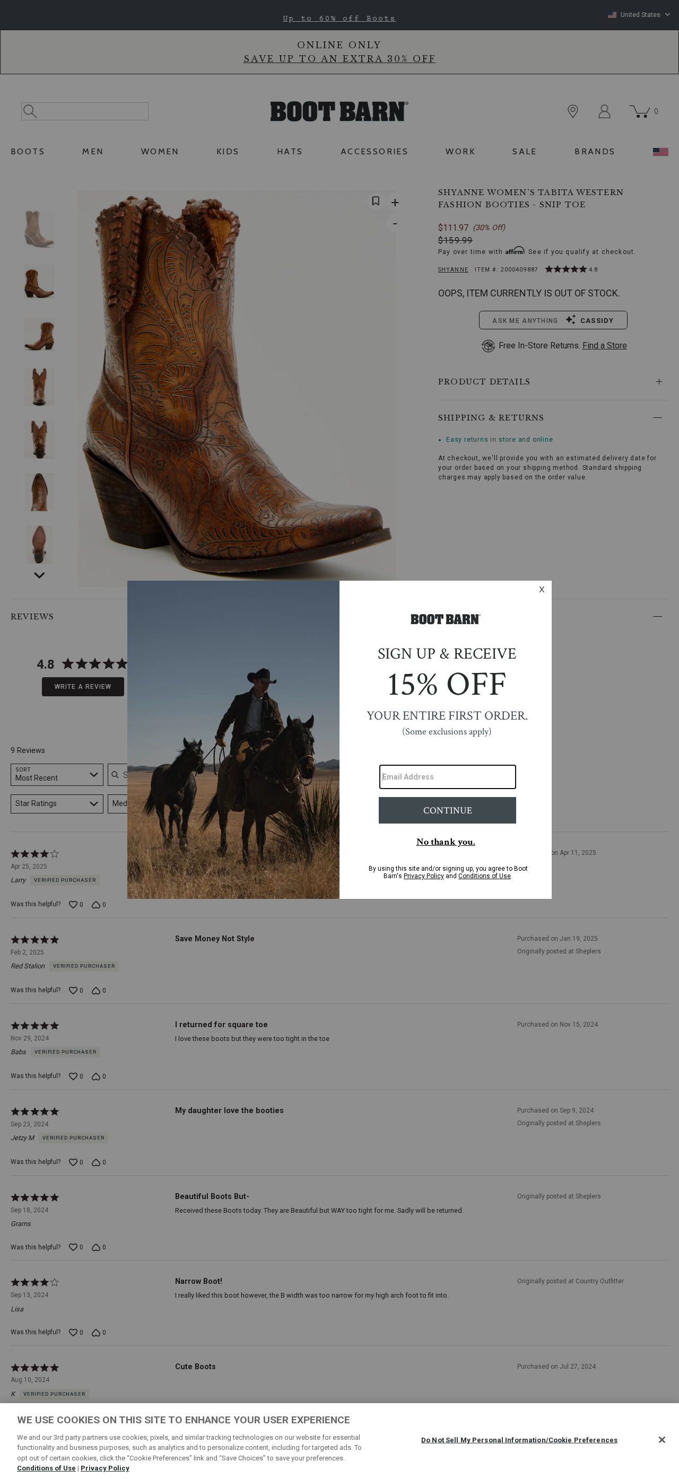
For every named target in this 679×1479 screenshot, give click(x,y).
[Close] (662, 1439)
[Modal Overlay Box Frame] (339, 740)
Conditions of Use (46, 1468)
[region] (339, 1441)
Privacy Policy (105, 1468)
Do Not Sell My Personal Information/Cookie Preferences (519, 1440)
